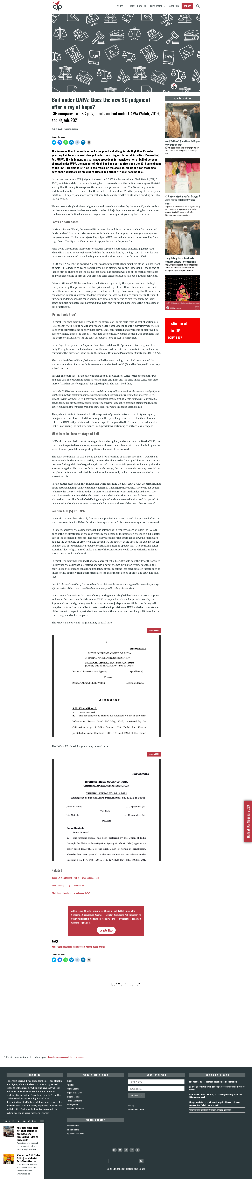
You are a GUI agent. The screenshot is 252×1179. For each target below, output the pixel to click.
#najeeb (89, 946)
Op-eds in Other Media (75, 1133)
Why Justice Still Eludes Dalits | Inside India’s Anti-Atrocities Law (28, 1158)
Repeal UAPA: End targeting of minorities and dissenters (75, 877)
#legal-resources (63, 946)
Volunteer (70, 1084)
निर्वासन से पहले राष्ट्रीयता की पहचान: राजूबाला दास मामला (210, 1109)
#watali (102, 946)
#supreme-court (78, 946)
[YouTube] (126, 1150)
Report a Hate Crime (74, 1092)
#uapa (95, 946)
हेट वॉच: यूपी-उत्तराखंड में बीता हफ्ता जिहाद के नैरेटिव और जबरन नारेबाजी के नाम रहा (216, 1088)
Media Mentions (73, 1129)
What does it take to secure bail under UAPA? (71, 893)
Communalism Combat (136, 1109)
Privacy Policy (72, 1104)
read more (45, 1112)
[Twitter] (120, 1150)
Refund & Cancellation (75, 1108)
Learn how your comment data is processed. (66, 1056)
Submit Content (73, 1088)
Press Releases (73, 1125)
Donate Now (106, 930)
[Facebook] (114, 1150)
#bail (54, 946)
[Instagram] (132, 1150)
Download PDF (153, 630)
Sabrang (131, 1105)
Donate (69, 1080)
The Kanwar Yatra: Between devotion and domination (213, 1081)
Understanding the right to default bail (68, 885)
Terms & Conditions (74, 1100)
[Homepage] (137, 1150)
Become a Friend (73, 1096)
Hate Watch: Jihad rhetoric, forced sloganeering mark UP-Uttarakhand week (215, 1096)
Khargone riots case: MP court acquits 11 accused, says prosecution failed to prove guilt (214, 1103)
